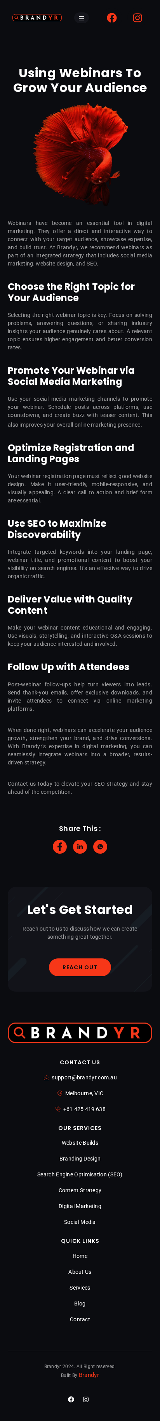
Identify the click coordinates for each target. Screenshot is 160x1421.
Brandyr (89, 1375)
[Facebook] (112, 18)
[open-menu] (81, 18)
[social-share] (60, 847)
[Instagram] (137, 18)
